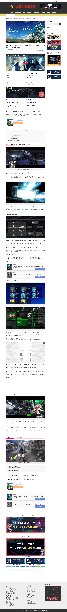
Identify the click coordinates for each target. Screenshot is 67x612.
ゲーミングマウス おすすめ (11, 599)
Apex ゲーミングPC (10, 591)
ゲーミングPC (29, 12)
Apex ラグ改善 (29, 596)
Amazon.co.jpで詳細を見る (18, 123)
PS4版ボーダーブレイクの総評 (14, 140)
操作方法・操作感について (15, 135)
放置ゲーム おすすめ (30, 588)
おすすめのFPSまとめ (10, 603)
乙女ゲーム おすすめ (30, 590)
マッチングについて (14, 138)
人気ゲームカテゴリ (18, 12)
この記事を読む (39, 268)
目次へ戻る (8, 511)
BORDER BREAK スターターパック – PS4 (19, 119)
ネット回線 (43, 12)
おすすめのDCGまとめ (10, 605)
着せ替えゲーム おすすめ (31, 591)
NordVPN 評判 (29, 601)
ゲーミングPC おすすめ (10, 588)
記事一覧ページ (21, 1)
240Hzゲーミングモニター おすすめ (12, 598)
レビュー (48, 12)
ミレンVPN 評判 (29, 602)
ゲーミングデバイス (36, 12)
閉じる (27, 130)
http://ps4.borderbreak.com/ (30, 84)
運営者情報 (7, 1)
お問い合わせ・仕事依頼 (14, 1)
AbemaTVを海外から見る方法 (31, 603)
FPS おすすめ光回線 (30, 595)
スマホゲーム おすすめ (30, 587)
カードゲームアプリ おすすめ (31, 589)
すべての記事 (9, 587)
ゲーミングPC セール (10, 590)
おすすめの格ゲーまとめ (10, 604)
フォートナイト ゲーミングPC (11, 592)
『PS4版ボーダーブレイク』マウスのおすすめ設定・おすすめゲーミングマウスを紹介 (27, 274)
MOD (24, 12)
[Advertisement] (25, 385)
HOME (12, 12)
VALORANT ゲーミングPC (11, 593)
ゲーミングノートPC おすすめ (11, 589)
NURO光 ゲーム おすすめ (31, 597)
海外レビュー (54, 12)
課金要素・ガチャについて (15, 136)
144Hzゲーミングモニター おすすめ (12, 597)
